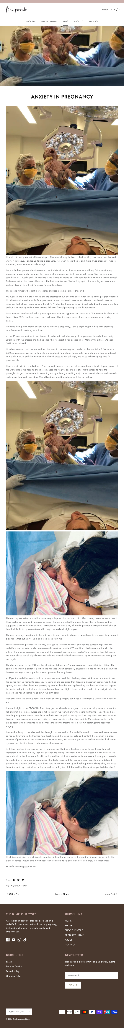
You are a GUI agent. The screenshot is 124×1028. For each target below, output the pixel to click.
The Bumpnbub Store (21, 1019)
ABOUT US (78, 21)
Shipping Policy (13, 976)
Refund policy (12, 971)
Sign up (73, 985)
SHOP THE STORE (74, 930)
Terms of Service (14, 966)
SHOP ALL (30, 21)
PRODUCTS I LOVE (49, 21)
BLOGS (68, 925)
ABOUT (68, 939)
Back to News (62, 894)
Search (9, 961)
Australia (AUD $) (16, 1011)
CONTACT (70, 944)
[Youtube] (13, 939)
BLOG (65, 21)
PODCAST (93, 21)
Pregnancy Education (19, 885)
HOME (68, 920)
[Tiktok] (25, 939)
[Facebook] (8, 939)
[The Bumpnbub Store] (16, 10)
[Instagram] (19, 939)
